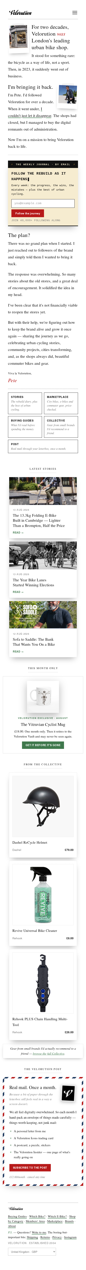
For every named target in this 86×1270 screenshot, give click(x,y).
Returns (45, 1237)
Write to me (39, 1232)
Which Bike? (37, 1216)
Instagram (70, 1237)
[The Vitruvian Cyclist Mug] (43, 697)
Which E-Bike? (57, 1216)
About (12, 1226)
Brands (69, 1221)
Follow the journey (27, 213)
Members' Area (35, 1221)
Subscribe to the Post (30, 1167)
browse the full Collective (48, 1053)
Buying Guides (17, 1216)
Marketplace (55, 1221)
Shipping (32, 1237)
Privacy (57, 1237)
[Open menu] (75, 12)
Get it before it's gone (43, 745)
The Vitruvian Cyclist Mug (43, 724)
